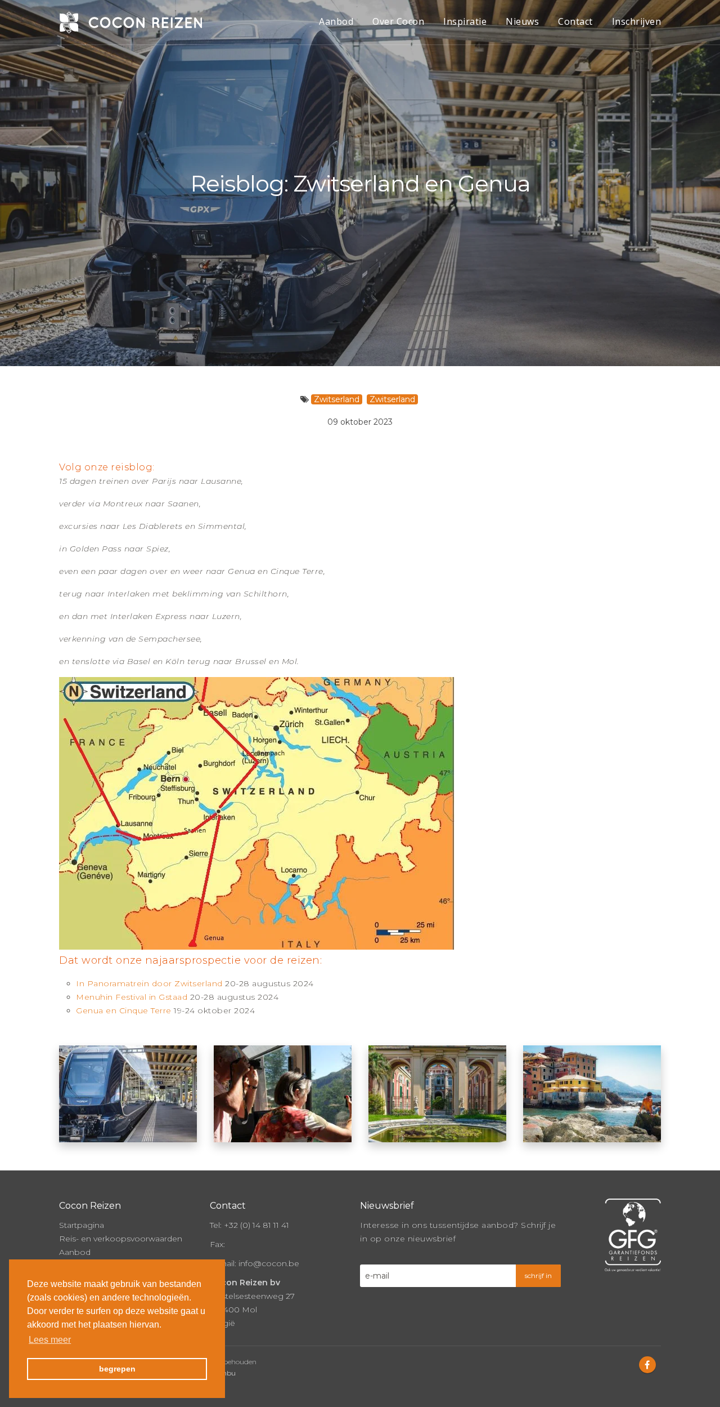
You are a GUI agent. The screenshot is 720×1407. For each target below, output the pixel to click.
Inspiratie (465, 21)
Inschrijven (637, 21)
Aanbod (336, 21)
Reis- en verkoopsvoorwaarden (120, 1239)
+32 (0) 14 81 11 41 (256, 1225)
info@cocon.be (268, 1263)
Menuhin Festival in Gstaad (131, 997)
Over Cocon (398, 21)
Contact (575, 21)
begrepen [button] (117, 1368)
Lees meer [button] (50, 1339)
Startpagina (81, 1225)
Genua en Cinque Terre (124, 1010)
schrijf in (538, 1275)
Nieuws (522, 21)
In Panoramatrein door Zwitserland (149, 983)
